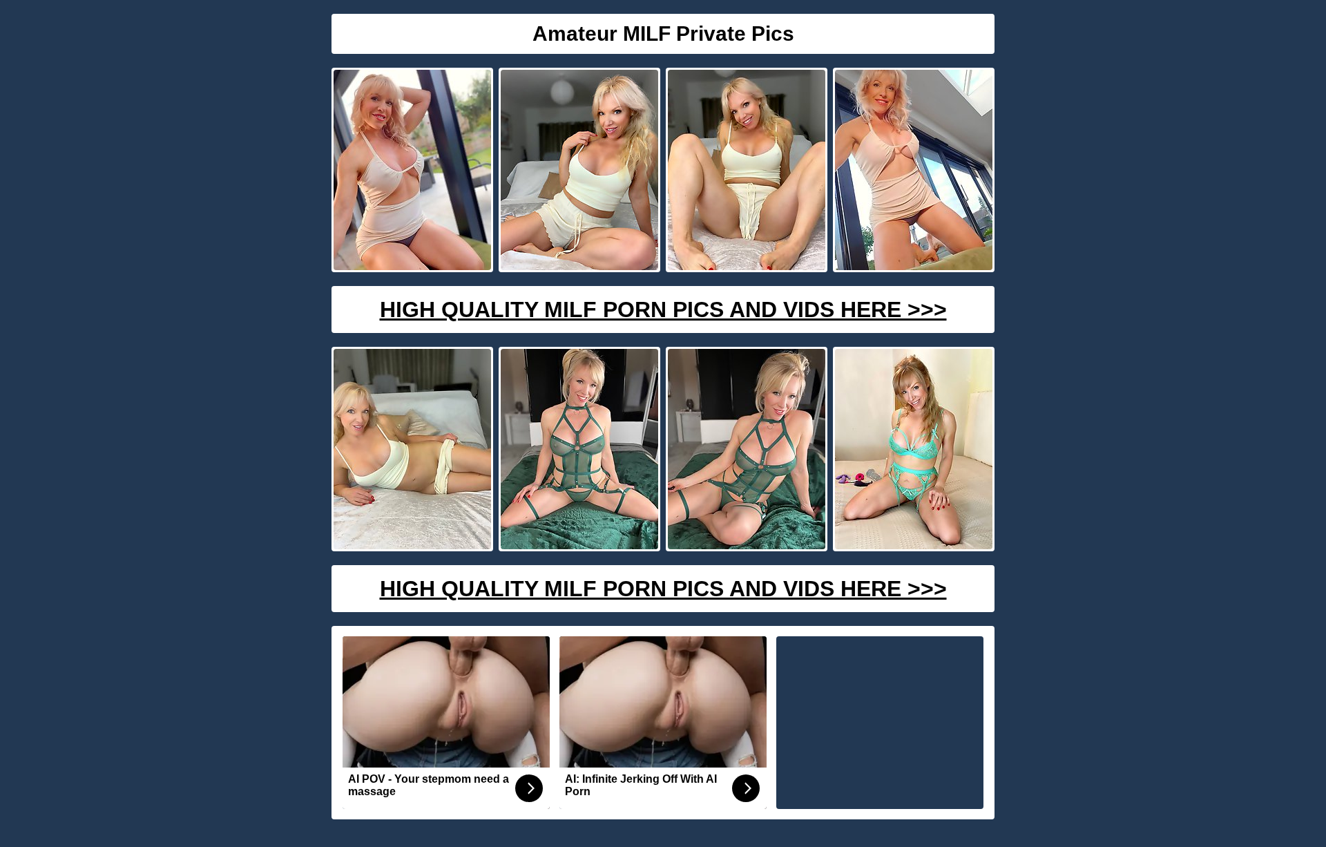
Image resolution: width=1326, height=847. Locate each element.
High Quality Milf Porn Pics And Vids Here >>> (663, 309)
